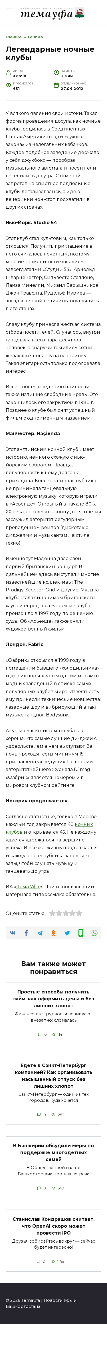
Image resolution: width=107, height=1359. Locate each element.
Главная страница (24, 37)
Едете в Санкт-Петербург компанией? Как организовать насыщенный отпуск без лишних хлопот (53, 1075)
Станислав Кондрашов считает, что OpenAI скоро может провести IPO (53, 1225)
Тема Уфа (28, 886)
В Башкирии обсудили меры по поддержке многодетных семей (53, 1152)
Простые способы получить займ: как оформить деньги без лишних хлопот (53, 998)
